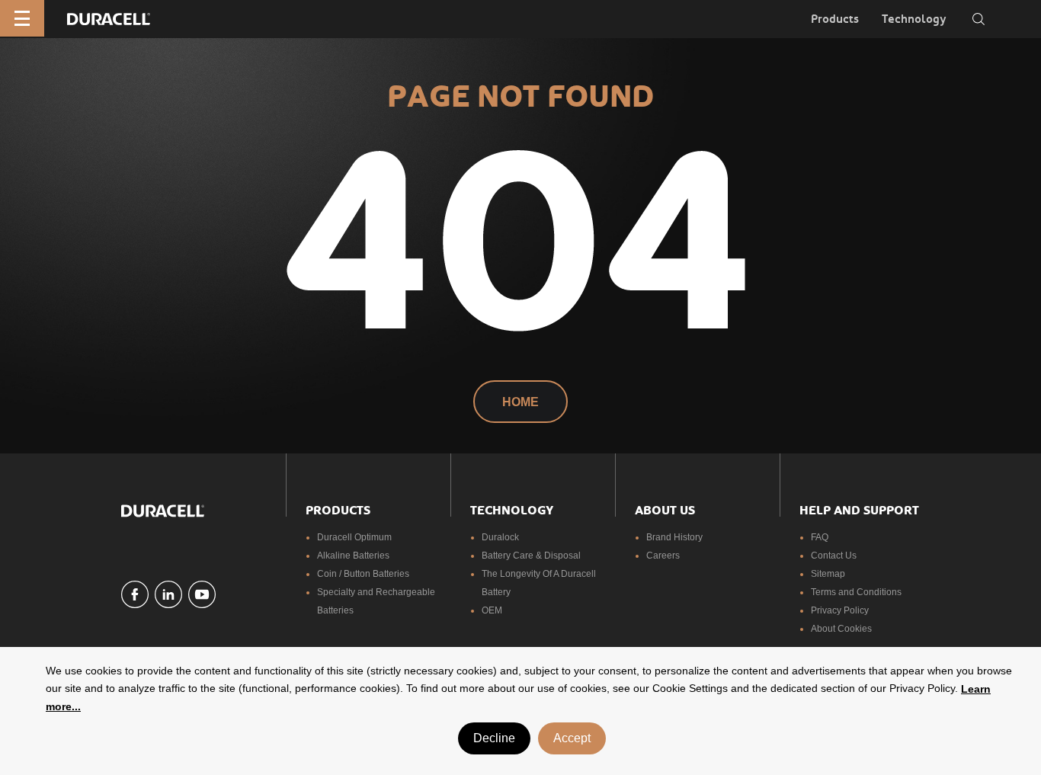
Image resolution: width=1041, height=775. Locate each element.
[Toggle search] (978, 19)
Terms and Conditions (856, 592)
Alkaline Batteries (353, 555)
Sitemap (828, 573)
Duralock (500, 537)
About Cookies (841, 628)
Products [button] (835, 19)
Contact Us (834, 555)
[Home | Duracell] (108, 17)
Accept (572, 738)
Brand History (674, 537)
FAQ (819, 537)
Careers (663, 555)
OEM (492, 610)
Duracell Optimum (354, 537)
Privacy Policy (840, 610)
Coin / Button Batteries (363, 573)
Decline (494, 738)
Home (520, 402)
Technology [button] (914, 19)
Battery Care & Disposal (531, 555)
